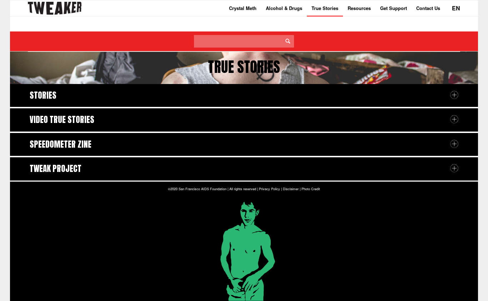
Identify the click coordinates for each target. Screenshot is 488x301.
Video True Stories (62, 119)
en (456, 8)
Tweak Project (55, 168)
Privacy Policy (269, 189)
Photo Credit (311, 189)
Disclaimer (291, 189)
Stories (43, 95)
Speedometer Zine (60, 144)
